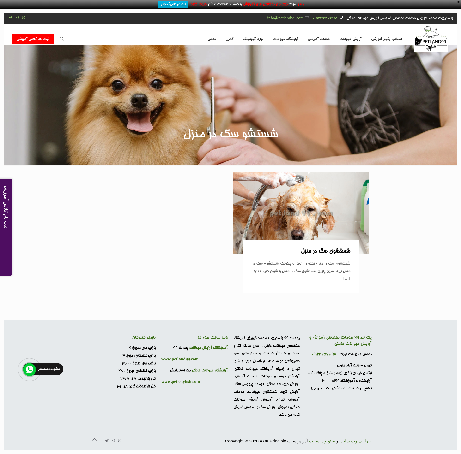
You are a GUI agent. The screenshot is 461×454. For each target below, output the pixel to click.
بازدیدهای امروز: (143, 348)
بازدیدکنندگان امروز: (140, 356)
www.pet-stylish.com (180, 382)
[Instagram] (17, 18)
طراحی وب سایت (356, 441)
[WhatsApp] (23, 18)
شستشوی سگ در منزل (325, 251)
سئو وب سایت (322, 441)
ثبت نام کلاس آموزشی (173, 4)
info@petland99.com (285, 18)
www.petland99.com (180, 359)
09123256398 (325, 18)
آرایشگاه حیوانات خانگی (210, 371)
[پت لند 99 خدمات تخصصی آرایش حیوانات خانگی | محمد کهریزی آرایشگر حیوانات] (431, 38)
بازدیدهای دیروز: (143, 363)
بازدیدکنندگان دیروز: (140, 371)
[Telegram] (10, 18)
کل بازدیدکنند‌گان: (142, 386)
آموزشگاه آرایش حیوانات (208, 348)
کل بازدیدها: (146, 379)
